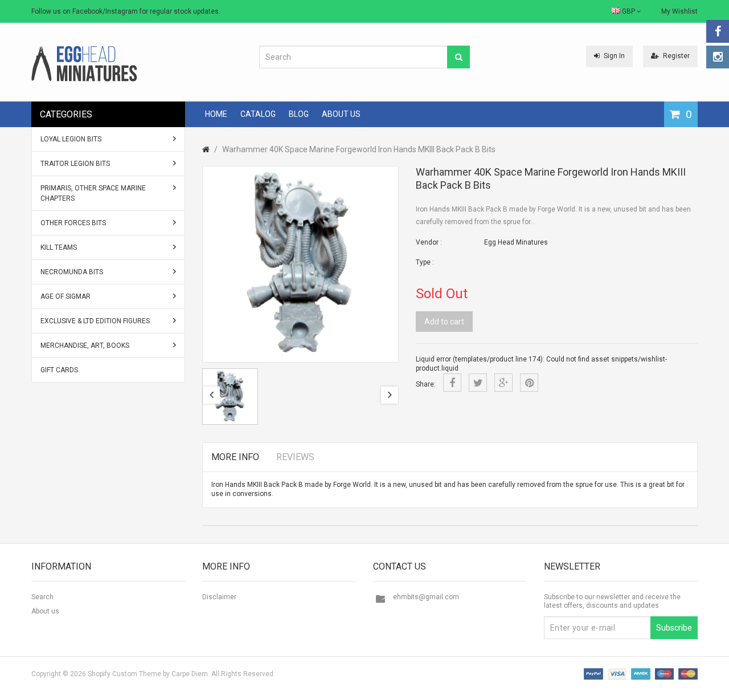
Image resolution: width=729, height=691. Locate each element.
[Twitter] (478, 382)
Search (42, 597)
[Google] (503, 382)
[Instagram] (717, 57)
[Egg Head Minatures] (84, 63)
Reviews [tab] (295, 457)
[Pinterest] (529, 382)
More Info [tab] (235, 457)
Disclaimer (219, 597)
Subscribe (674, 627)
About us (45, 611)
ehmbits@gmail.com (426, 597)
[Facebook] (717, 31)
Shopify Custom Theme (124, 674)
